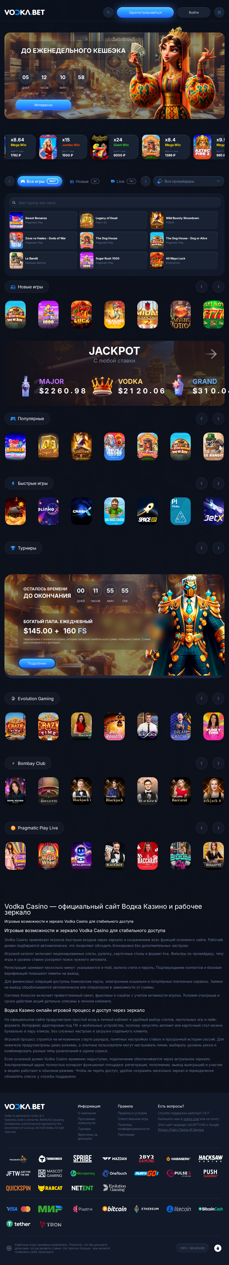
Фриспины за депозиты (88, 1136)
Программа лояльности (86, 1121)
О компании (87, 1113)
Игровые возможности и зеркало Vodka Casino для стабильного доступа (69, 921)
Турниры (84, 1129)
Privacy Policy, (168, 1129)
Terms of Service (191, 1129)
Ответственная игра (133, 1119)
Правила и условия (132, 1113)
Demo (15, 331)
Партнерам (126, 1134)
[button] (9, 181)
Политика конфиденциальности (134, 1127)
